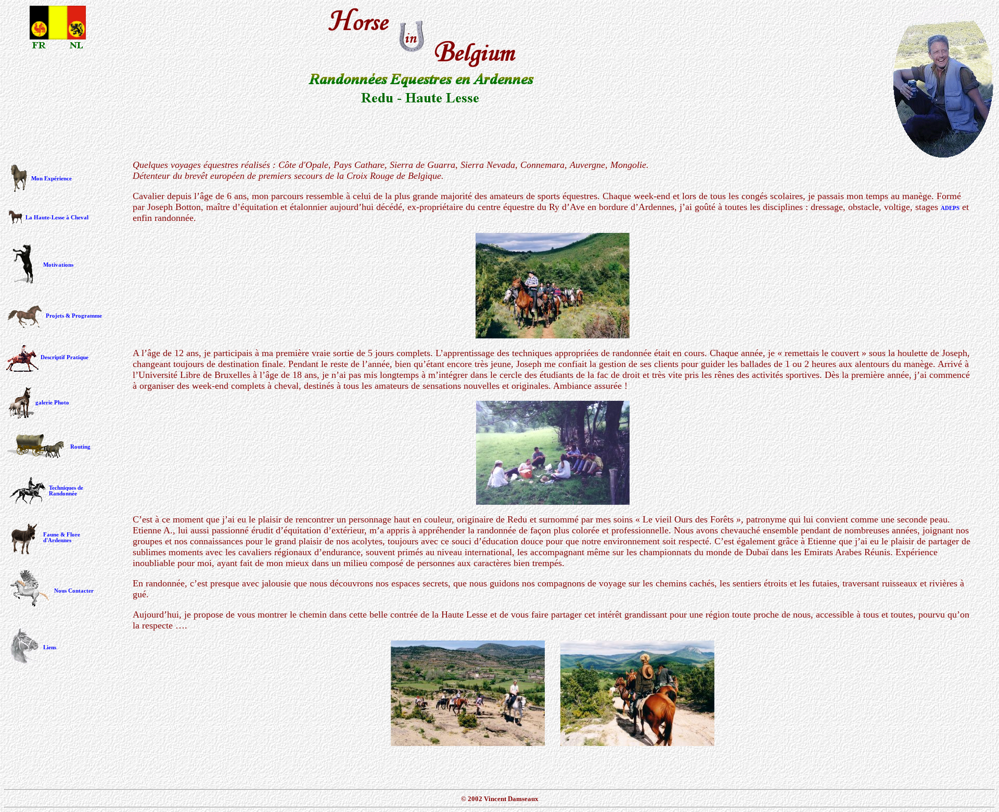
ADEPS (950, 208)
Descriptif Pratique (64, 357)
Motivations (58, 265)
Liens (49, 647)
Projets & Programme (74, 316)
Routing (80, 447)
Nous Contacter (74, 591)
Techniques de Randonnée (66, 490)
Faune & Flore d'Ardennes (61, 537)
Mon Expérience (51, 178)
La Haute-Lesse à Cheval (56, 217)
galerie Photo (52, 402)
